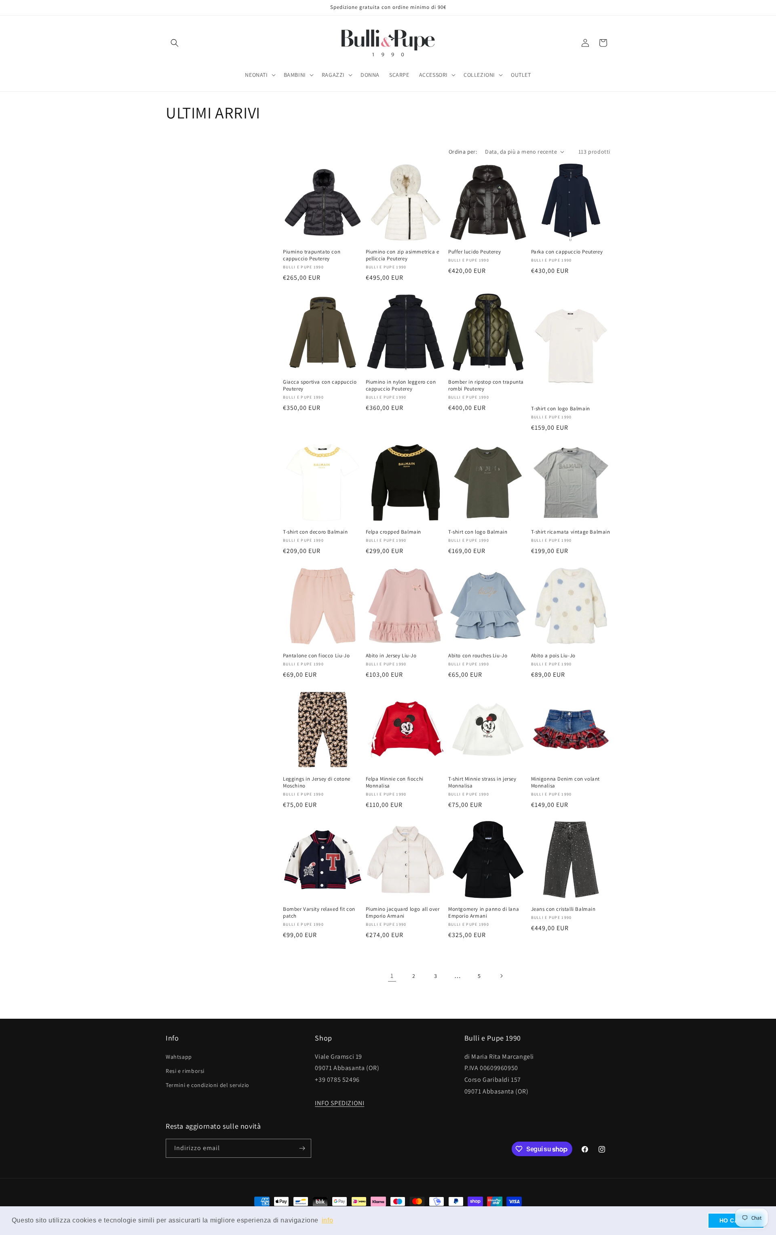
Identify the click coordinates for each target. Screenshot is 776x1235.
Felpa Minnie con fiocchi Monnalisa (395, 782)
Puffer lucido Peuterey (474, 252)
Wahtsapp (179, 1056)
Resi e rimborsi (185, 1071)
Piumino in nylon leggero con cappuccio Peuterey (401, 385)
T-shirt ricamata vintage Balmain (570, 532)
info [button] (327, 1220)
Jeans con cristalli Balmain (563, 909)
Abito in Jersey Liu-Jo (391, 655)
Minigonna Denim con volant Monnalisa (565, 782)
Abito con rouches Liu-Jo (477, 655)
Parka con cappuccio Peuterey (567, 252)
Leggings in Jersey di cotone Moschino (316, 782)
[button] (174, 43)
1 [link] (392, 975)
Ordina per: (463, 151)
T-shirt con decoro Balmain (315, 532)
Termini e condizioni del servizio (207, 1085)
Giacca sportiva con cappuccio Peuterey (319, 385)
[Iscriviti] (302, 1148)
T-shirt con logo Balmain (560, 408)
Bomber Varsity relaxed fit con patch (319, 912)
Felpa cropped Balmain (394, 532)
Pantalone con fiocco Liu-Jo (316, 655)
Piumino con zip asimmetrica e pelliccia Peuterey (402, 255)
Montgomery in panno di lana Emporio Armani (483, 912)
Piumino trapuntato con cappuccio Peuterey (311, 255)
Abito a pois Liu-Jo (553, 655)
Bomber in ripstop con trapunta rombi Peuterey (486, 385)
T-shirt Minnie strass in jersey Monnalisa (482, 782)
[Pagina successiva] (501, 976)
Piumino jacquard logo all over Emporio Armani (403, 912)
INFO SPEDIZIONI (339, 1103)
